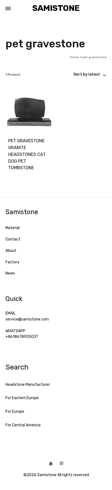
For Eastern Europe (22, 398)
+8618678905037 (21, 336)
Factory (12, 262)
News (10, 273)
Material (12, 228)
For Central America (23, 425)
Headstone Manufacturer (27, 384)
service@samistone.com (27, 319)
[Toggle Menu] (8, 9)
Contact (12, 239)
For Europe (14, 411)
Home (74, 57)
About (10, 250)
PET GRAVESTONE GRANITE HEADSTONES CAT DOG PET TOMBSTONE (27, 154)
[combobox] (90, 74)
